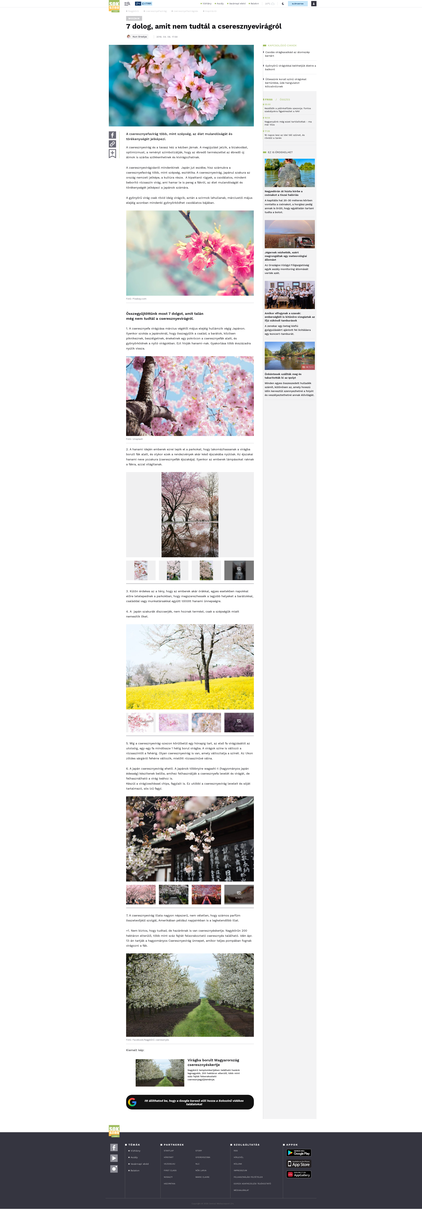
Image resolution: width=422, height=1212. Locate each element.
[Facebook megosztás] (112, 135)
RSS (236, 1151)
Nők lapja (201, 1170)
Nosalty (168, 1177)
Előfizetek (298, 4)
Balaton (255, 3)
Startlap (169, 1151)
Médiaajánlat (241, 1190)
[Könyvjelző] (112, 153)
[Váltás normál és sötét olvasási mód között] (283, 4)
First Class (170, 1170)
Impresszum (240, 1170)
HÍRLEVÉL (238, 1157)
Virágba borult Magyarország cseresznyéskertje (213, 1062)
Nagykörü (133, 11)
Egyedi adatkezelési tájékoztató (252, 1183)
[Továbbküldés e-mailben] (112, 144)
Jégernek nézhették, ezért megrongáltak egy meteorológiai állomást (286, 256)
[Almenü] (127, 3)
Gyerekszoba (203, 1157)
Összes (285, 99)
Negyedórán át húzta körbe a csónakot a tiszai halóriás (283, 193)
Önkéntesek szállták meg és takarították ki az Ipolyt (283, 376)
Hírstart (168, 1157)
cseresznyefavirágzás (186, 11)
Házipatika (169, 1183)
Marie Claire (203, 1177)
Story (199, 1151)
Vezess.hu (169, 1164)
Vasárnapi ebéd (237, 3)
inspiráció (211, 11)
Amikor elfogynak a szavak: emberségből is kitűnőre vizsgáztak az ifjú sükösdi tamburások (290, 317)
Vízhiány (207, 3)
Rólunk (238, 1164)
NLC (197, 1164)
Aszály (220, 3)
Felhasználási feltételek (248, 1177)
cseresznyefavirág (156, 11)
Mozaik (134, 18)
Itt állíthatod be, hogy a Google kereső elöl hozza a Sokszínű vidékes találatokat (193, 1102)
